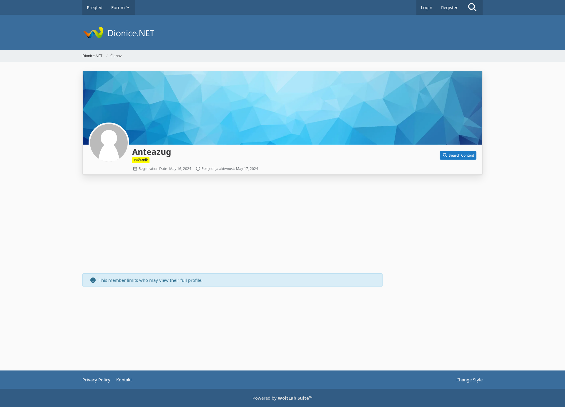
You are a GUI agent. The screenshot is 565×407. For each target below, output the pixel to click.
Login (426, 7)
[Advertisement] (232, 224)
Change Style (469, 380)
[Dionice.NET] (282, 32)
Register (449, 7)
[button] (458, 155)
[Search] (472, 7)
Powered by (282, 398)
